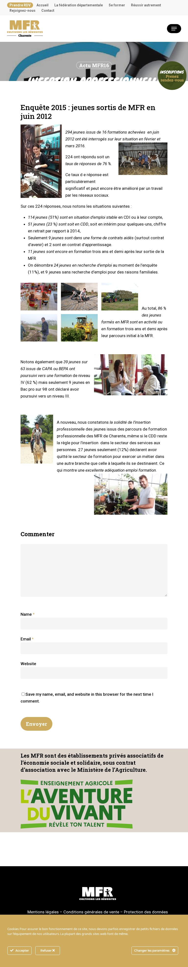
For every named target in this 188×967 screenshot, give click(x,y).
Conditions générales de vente (91, 912)
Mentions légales (43, 912)
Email (27, 639)
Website (28, 663)
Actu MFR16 (94, 65)
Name (28, 614)
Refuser (46, 950)
